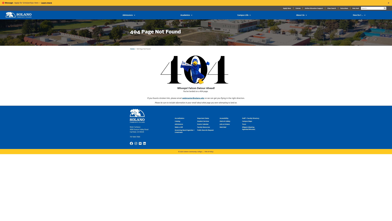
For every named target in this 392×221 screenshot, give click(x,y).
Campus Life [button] (243, 15)
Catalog (177, 121)
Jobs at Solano (225, 124)
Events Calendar (203, 124)
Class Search (331, 8)
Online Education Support (314, 8)
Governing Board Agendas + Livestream (184, 131)
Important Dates (203, 118)
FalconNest (344, 8)
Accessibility (224, 118)
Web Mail (355, 8)
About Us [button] (300, 15)
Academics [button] (185, 15)
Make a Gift (179, 127)
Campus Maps (247, 121)
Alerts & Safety (225, 121)
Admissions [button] (128, 15)
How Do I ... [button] (358, 15)
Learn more (46, 3)
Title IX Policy (208, 152)
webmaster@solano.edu (193, 98)
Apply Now (287, 8)
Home (132, 49)
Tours (244, 124)
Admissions (179, 124)
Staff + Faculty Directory (250, 118)
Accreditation (179, 118)
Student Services (203, 121)
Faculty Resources (203, 127)
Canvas (298, 8)
